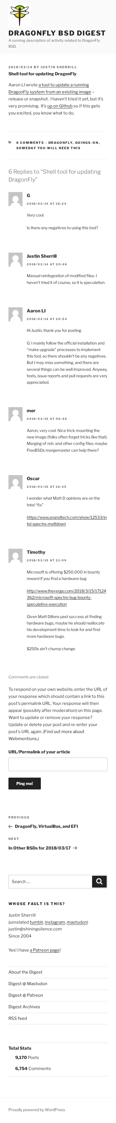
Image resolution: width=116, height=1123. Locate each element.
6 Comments (30, 143)
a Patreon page (45, 950)
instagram (55, 922)
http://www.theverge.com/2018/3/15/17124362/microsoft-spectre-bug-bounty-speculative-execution (66, 597)
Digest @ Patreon (25, 995)
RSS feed (17, 1018)
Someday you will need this (48, 148)
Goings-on (87, 143)
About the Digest (25, 972)
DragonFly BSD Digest (57, 33)
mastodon (77, 922)
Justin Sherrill (59, 67)
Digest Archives (24, 1006)
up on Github (60, 106)
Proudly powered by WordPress (36, 1109)
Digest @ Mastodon (27, 983)
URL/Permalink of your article (39, 751)
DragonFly (60, 143)
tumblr (36, 922)
